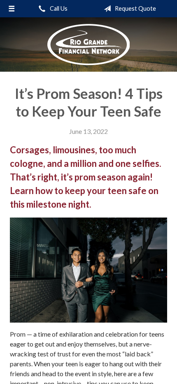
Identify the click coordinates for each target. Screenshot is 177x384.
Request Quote (135, 8)
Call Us (58, 8)
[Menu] (11, 8)
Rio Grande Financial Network (88, 44)
